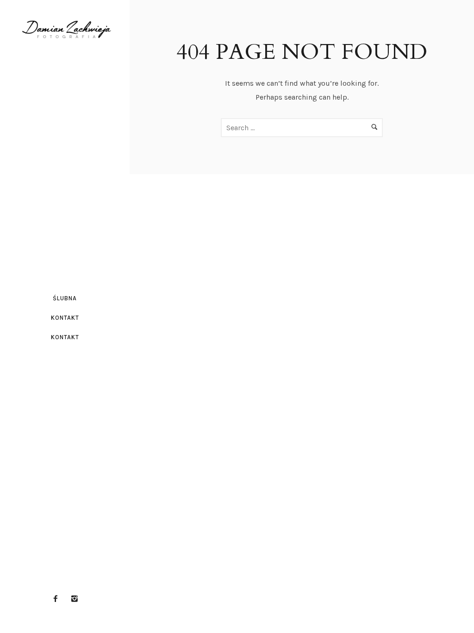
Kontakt (65, 317)
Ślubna (65, 298)
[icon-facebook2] (58, 599)
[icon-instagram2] (74, 599)
